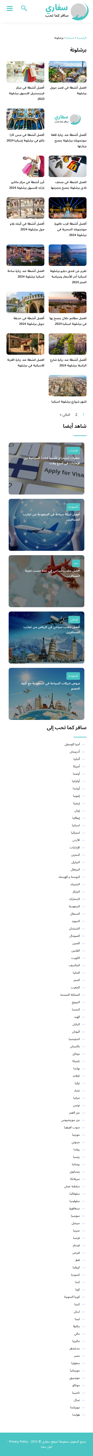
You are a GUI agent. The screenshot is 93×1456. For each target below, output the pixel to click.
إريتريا (76, 803)
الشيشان (74, 928)
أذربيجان (75, 751)
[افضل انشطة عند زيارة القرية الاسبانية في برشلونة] (25, 344)
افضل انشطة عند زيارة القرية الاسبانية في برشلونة (25, 363)
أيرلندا (76, 788)
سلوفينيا (75, 1201)
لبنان (77, 1311)
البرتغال (75, 869)
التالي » (65, 414)
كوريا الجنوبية (72, 1297)
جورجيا (76, 1135)
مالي (77, 1334)
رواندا (77, 1149)
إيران (77, 810)
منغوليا (75, 1363)
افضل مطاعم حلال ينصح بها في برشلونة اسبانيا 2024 (68, 321)
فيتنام (76, 1245)
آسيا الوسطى (72, 744)
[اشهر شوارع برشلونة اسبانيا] (68, 385)
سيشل (76, 1223)
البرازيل (75, 862)
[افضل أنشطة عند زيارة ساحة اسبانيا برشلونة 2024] (25, 255)
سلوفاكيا (75, 1194)
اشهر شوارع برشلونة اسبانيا (69, 402)
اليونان (76, 1031)
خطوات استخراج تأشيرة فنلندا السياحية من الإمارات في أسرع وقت (51, 461)
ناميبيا (76, 1392)
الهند (77, 1017)
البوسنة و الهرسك (69, 877)
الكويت (75, 958)
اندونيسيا (74, 1039)
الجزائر (76, 891)
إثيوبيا (76, 796)
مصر (77, 1356)
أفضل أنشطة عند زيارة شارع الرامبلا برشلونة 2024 (68, 363)
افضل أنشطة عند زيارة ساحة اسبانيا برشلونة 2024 (25, 274)
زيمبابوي (75, 1171)
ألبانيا (77, 759)
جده (76, 563)
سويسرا (75, 1216)
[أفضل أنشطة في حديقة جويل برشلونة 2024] (25, 302)
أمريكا (76, 766)
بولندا (76, 1068)
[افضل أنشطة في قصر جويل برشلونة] (68, 71)
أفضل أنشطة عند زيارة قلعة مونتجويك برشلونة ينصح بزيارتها (69, 140)
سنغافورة (74, 1208)
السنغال (75, 914)
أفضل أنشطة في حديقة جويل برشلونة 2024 (28, 321)
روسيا (76, 1157)
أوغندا (76, 774)
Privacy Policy (18, 1441)
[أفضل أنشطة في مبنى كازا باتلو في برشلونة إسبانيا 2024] (25, 119)
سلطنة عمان (72, 1186)
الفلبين (75, 950)
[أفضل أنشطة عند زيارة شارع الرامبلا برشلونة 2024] (68, 344)
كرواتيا (76, 1267)
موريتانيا (75, 1370)
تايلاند (76, 1076)
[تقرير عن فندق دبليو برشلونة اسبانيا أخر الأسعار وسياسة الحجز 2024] (68, 255)
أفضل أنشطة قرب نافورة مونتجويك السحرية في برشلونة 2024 (70, 229)
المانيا (76, 973)
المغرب (75, 987)
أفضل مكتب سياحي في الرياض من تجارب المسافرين (51, 630)
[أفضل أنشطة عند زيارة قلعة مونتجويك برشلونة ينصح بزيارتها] (68, 119)
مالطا (76, 1326)
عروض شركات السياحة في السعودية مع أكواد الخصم (50, 686)
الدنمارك (74, 899)
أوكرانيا (76, 781)
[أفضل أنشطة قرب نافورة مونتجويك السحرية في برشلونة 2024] (68, 207)
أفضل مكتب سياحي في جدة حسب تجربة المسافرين (52, 573)
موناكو (76, 1385)
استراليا (75, 833)
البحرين (75, 855)
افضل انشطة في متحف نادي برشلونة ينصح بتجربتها (69, 185)
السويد (76, 921)
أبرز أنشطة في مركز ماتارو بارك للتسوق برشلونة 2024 (26, 185)
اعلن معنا (46, 1447)
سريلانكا (75, 1179)
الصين (76, 943)
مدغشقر (75, 1348)
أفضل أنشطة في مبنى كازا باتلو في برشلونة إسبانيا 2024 (25, 138)
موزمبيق (74, 1378)
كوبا (77, 1289)
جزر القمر (74, 1112)
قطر (77, 1260)
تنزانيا (76, 1098)
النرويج (76, 1002)
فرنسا (76, 1238)
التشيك (75, 884)
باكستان (75, 1046)
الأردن (76, 840)
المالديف (74, 965)
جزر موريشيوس (70, 1120)
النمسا (76, 1009)
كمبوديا (75, 1275)
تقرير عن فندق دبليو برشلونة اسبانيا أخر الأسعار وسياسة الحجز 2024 (68, 276)
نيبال (77, 1400)
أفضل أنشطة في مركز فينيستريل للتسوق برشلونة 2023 (26, 93)
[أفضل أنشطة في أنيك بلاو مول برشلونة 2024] (25, 207)
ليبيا (77, 1319)
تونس (76, 1105)
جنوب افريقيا (72, 1127)
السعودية (73, 507)
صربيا (76, 1230)
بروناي (76, 1054)
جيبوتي (76, 1142)
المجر (77, 980)
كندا (77, 1282)
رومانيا (76, 1164)
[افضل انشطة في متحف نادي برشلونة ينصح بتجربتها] (68, 166)
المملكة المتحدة (70, 995)
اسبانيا (76, 825)
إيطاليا (76, 818)
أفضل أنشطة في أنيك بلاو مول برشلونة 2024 (27, 227)
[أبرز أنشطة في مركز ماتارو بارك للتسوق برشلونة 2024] (25, 166)
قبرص (76, 1252)
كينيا (77, 1304)
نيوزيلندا (75, 1407)
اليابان (76, 1024)
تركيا (77, 1083)
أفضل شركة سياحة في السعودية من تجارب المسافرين (51, 517)
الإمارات (73, 450)
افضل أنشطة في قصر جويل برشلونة (68, 90)
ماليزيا (76, 1341)
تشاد (77, 1090)
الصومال (74, 936)
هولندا (76, 1415)
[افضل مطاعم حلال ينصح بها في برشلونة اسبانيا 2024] (68, 302)
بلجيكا (76, 1061)
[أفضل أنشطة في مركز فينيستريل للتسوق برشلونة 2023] (25, 71)
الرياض (74, 619)
